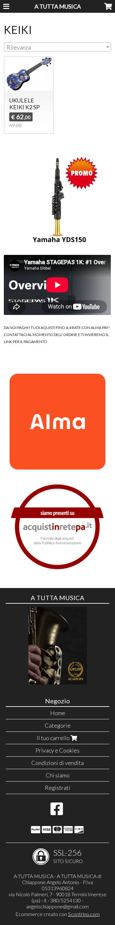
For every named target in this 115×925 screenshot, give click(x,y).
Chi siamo (58, 775)
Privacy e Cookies (57, 750)
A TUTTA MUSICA (57, 6)
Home (57, 712)
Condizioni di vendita (57, 762)
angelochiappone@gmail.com (57, 906)
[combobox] (57, 46)
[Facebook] (56, 811)
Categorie (58, 725)
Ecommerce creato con (57, 914)
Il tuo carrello (54, 737)
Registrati (57, 787)
